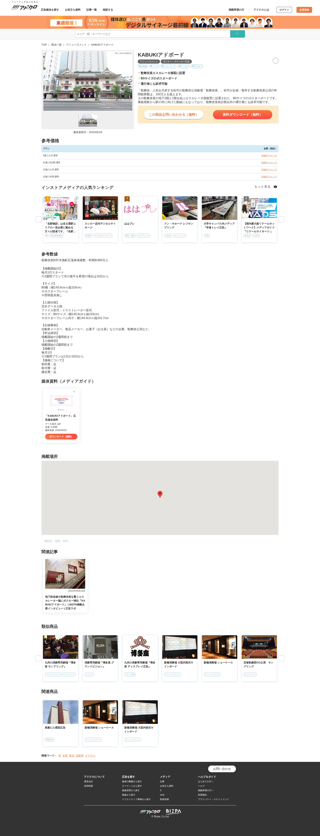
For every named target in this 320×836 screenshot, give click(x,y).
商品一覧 (56, 44)
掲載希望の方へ (206, 790)
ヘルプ (201, 786)
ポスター (198, 66)
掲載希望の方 (236, 9)
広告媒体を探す (50, 9)
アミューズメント (76, 44)
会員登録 (304, 9)
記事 (162, 781)
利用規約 (202, 795)
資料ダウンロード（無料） (243, 114)
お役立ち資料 (73, 9)
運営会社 (88, 781)
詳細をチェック (269, 155)
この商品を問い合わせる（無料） (174, 114)
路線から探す (128, 795)
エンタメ (185, 66)
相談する (108, 9)
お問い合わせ (222, 768)
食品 (71, 755)
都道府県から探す (131, 790)
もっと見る (262, 186)
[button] (160, 494)
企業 (65, 755)
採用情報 (88, 786)
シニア (155, 66)
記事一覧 (91, 9)
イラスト (90, 755)
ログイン (284, 9)
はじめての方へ (206, 781)
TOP (44, 44)
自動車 (80, 755)
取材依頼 (164, 799)
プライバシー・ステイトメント (213, 799)
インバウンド (169, 66)
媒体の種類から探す (132, 781)
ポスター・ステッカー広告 (176, 61)
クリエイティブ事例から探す (136, 799)
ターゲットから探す (132, 786)
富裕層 (144, 66)
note (162, 795)
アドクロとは (261, 9)
